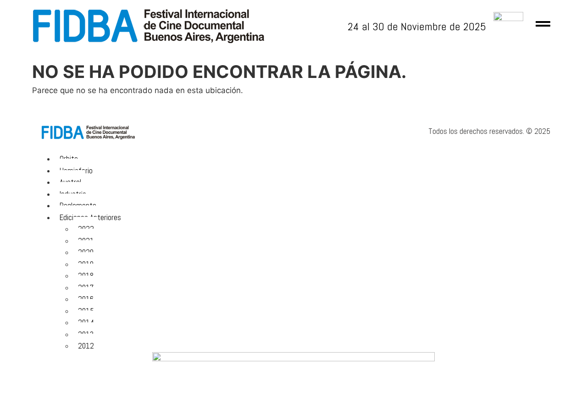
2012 (86, 346)
